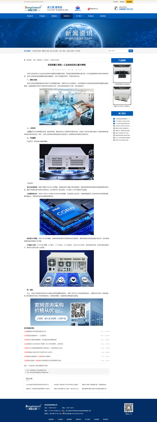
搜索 (131, 50)
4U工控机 (77, 51)
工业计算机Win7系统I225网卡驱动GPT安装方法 (122, 121)
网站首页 (30, 16)
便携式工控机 (45, 51)
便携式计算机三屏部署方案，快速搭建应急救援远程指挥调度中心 (122, 128)
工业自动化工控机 (33, 365)
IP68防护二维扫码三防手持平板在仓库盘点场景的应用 (122, 126)
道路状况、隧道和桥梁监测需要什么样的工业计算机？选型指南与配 (122, 130)
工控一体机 (62, 51)
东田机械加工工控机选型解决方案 (38, 370)
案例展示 (54, 16)
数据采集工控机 (43, 365)
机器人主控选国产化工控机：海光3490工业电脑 (122, 133)
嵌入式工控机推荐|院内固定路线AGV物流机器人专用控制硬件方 (122, 137)
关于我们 (115, 2)
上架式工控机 (70, 51)
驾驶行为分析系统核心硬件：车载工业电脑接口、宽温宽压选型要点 (122, 140)
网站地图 (129, 2)
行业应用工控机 (36, 51)
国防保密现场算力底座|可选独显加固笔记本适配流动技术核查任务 (122, 135)
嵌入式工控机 (54, 51)
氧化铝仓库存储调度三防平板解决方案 (39, 372)
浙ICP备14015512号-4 (56, 413)
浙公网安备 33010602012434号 (74, 413)
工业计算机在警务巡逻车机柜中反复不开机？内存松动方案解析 (122, 123)
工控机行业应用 (54, 60)
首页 (34, 60)
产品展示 (42, 16)
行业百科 (46, 60)
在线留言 (91, 16)
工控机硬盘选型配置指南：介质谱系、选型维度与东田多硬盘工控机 (122, 119)
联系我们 (122, 2)
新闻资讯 (67, 16)
